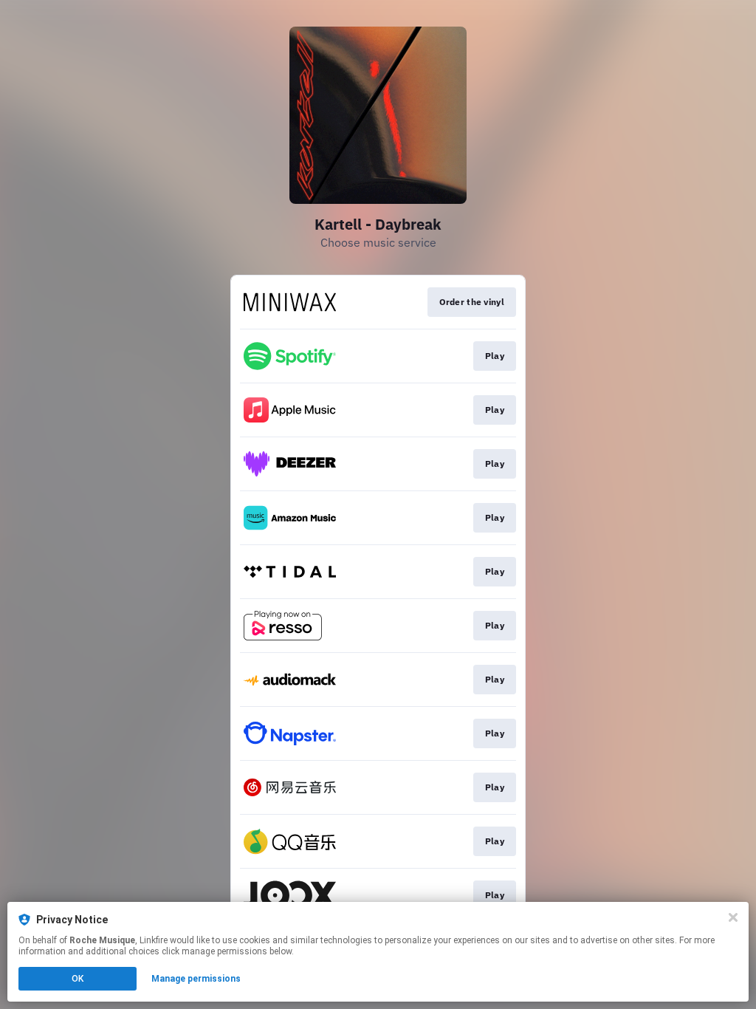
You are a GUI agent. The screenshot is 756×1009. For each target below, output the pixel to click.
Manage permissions (196, 979)
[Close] (733, 917)
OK (77, 979)
